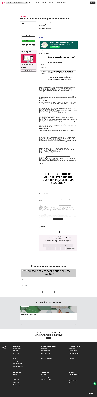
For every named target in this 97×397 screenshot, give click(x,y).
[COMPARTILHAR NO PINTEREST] (61, 232)
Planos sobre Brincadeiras (45, 355)
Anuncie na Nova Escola (17, 385)
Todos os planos (44, 348)
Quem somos (15, 377)
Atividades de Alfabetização (46, 360)
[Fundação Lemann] (91, 393)
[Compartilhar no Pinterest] (33, 45)
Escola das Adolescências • (18, 363)
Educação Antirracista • (73, 350)
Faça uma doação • (16, 382)
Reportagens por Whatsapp (18, 366)
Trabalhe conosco (16, 379)
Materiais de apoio (43, 222)
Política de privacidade (45, 377)
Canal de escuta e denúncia (46, 379)
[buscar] (26, 3)
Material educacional (44, 356)
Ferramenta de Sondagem (45, 350)
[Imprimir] (23, 45)
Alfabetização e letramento (74, 353)
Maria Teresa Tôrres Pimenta (46, 28)
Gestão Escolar (15, 361)
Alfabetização (15, 355)
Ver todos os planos (48, 291)
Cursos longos (71, 360)
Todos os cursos (72, 348)
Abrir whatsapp (55, 46)
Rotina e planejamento (73, 356)
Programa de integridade (45, 376)
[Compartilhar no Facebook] (30, 45)
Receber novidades (74, 374)
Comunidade (59, 2)
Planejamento (15, 360)
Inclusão (14, 356)
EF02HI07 (41, 37)
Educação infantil (16, 353)
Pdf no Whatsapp (29, 40)
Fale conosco (15, 376)
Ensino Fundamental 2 (73, 355)
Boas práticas (31, 2)
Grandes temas (15, 350)
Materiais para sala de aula (41, 2)
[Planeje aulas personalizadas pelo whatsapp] (94, 383)
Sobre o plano (42, 226)
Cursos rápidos (71, 358)
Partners (14, 384)
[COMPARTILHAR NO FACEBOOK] (58, 232)
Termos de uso (43, 374)
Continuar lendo (58, 218)
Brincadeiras (15, 358)
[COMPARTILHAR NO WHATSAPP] (54, 232)
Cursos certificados (51, 2)
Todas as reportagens (17, 348)
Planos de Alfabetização (45, 353)
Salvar (29, 35)
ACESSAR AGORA (28, 70)
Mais (64, 2)
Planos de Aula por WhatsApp (46, 358)
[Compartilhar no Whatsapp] (27, 45)
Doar (48, 338)
